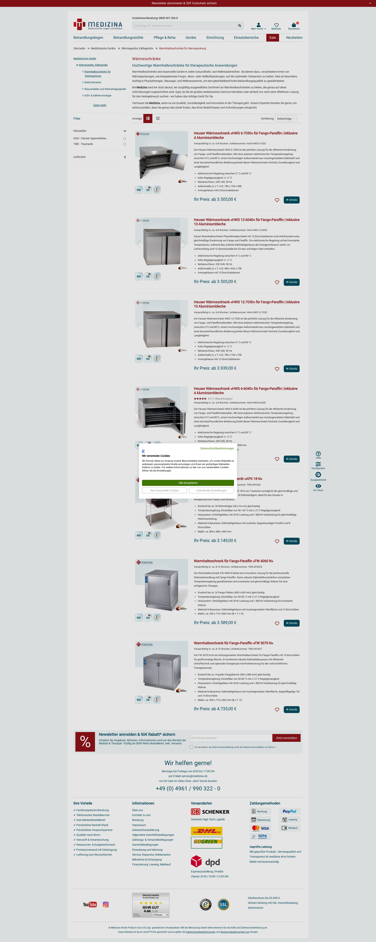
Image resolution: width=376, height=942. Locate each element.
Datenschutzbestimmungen (217, 448)
